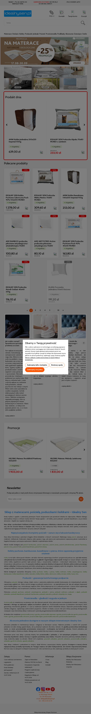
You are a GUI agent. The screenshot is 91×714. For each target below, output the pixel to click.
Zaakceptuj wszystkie (35, 370)
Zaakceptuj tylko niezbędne (37, 365)
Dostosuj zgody (57, 365)
